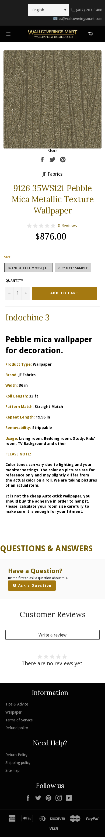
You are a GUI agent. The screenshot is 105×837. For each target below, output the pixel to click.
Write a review (52, 635)
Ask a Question (34, 585)
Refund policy (16, 728)
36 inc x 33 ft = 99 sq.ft (28, 268)
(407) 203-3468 (86, 10)
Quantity (14, 281)
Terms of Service (19, 720)
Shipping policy (17, 762)
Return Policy (16, 755)
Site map (12, 770)
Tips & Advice (16, 704)
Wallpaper (13, 712)
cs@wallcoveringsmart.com (77, 18)
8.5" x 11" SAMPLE (73, 268)
